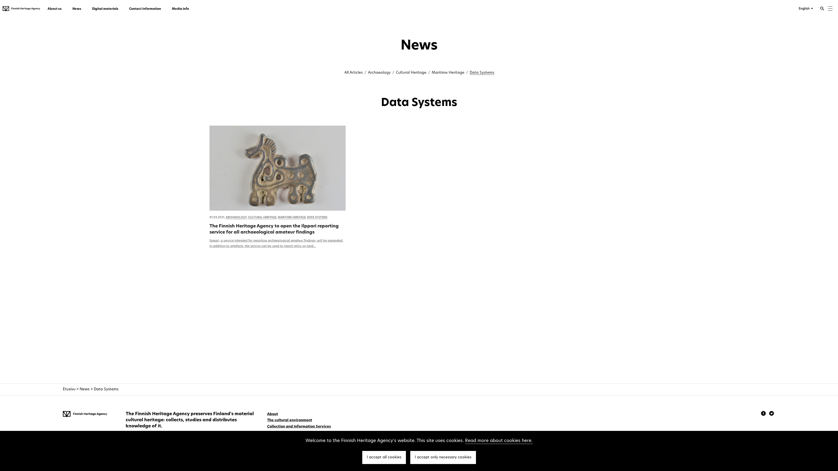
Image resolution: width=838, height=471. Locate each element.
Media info (180, 9)
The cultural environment (289, 420)
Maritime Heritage (448, 73)
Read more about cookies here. (498, 441)
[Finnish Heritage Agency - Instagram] (771, 414)
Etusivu (69, 389)
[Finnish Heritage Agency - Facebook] (764, 414)
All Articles (353, 73)
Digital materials (105, 9)
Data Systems (482, 73)
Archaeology (379, 73)
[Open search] (822, 9)
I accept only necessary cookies (443, 457)
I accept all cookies (384, 457)
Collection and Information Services (299, 426)
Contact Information (145, 9)
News (76, 9)
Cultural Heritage (411, 73)
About (272, 414)
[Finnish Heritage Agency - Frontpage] (21, 8)
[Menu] (830, 9)
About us (55, 9)
